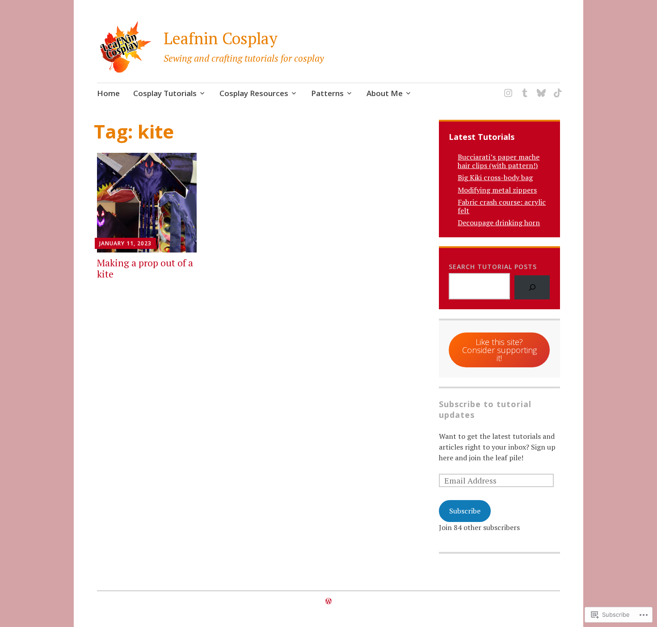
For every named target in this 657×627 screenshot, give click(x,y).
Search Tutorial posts (493, 266)
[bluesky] (539, 87)
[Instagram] (506, 87)
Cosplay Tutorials (165, 93)
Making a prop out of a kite (145, 268)
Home (108, 93)
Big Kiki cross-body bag (495, 177)
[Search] (532, 287)
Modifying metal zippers (497, 190)
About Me (384, 93)
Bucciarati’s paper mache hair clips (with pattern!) (498, 161)
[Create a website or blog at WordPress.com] (328, 601)
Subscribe (464, 511)
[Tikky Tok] (556, 87)
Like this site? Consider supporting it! (499, 350)
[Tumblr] (523, 87)
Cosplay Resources (253, 93)
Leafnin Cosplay (221, 38)
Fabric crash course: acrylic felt (502, 206)
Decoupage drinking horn (499, 222)
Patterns (327, 93)
